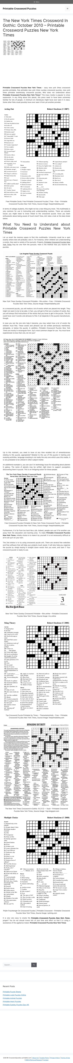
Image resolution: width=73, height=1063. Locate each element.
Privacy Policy (55, 1058)
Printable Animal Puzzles (12, 998)
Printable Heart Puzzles (12, 1001)
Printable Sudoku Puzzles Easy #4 (16, 1005)
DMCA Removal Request (33, 1060)
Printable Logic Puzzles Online (14, 995)
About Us (35, 1058)
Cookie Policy (44, 1058)
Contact (45, 1060)
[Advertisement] (36, 71)
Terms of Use (65, 1058)
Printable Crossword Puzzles (19, 8)
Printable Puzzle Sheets (12, 992)
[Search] (34, 965)
